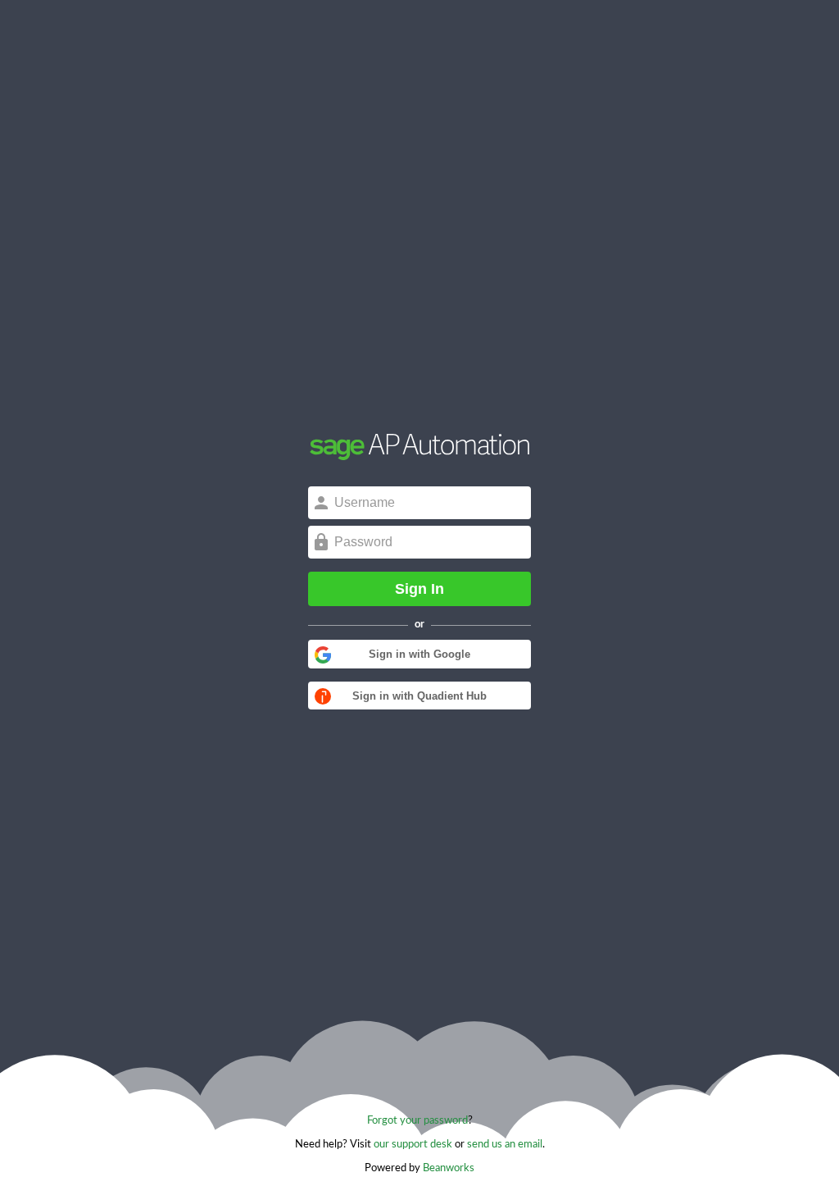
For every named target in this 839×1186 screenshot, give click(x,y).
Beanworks (448, 1168)
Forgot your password (417, 1120)
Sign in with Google (419, 654)
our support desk (413, 1144)
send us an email (504, 1144)
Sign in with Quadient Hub (419, 696)
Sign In (419, 589)
